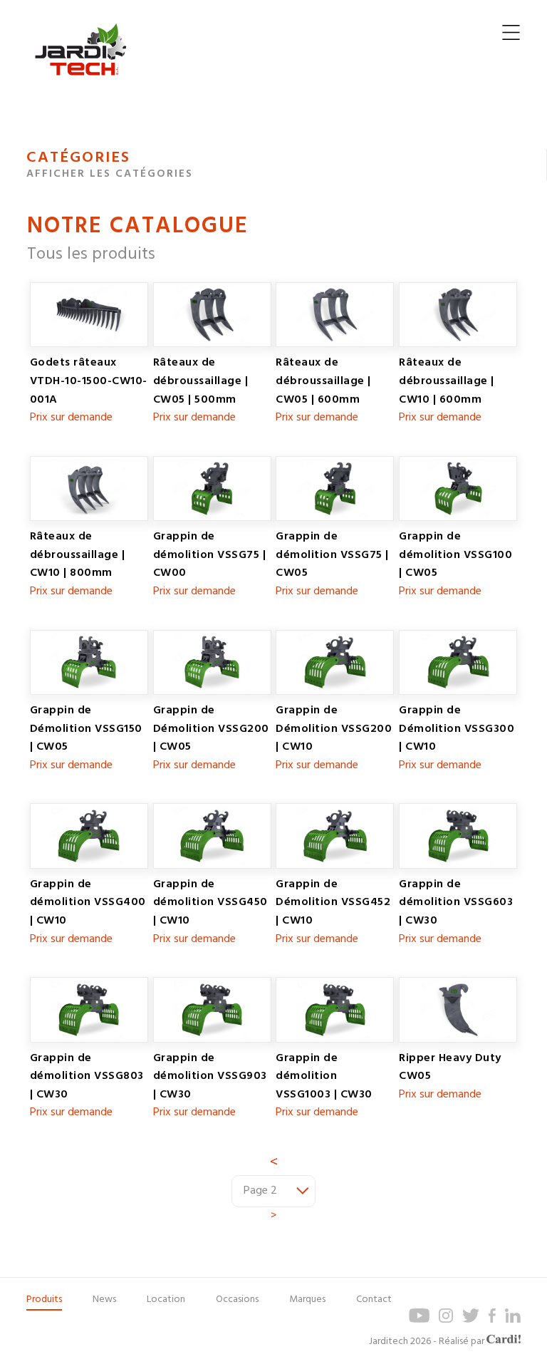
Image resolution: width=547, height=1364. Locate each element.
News (104, 1299)
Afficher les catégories (109, 173)
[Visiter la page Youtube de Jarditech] (419, 1320)
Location (166, 1299)
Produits (44, 1299)
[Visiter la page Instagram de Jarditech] (446, 1320)
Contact (374, 1299)
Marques (307, 1299)
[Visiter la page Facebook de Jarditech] (492, 1320)
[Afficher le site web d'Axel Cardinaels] (503, 1341)
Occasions (237, 1299)
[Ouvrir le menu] (511, 36)
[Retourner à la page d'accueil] (80, 86)
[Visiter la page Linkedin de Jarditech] (513, 1320)
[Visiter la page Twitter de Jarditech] (470, 1320)
